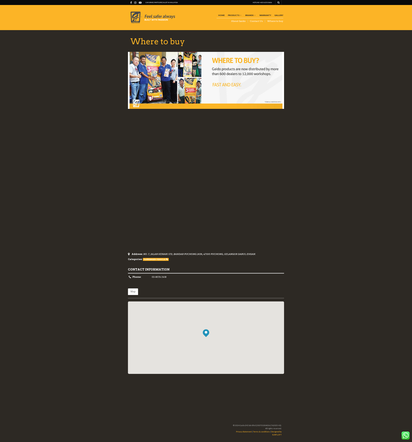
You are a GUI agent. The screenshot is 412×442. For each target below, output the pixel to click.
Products (233, 15)
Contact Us (256, 21)
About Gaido (238, 21)
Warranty (265, 15)
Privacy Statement (244, 431)
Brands (249, 15)
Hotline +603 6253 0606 (262, 2)
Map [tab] (133, 291)
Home (221, 15)
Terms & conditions (261, 431)
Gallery (278, 15)
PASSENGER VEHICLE (154, 259)
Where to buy (275, 21)
